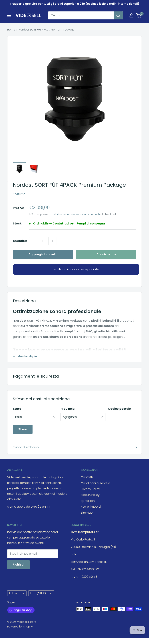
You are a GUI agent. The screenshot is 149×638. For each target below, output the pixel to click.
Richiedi (18, 564)
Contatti (87, 477)
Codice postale (119, 409)
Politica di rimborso (25, 447)
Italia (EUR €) (38, 593)
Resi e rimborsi (91, 507)
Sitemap (87, 513)
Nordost (19, 194)
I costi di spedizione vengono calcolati (74, 214)
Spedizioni (88, 501)
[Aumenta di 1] (52, 241)
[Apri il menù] (9, 15)
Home (11, 29)
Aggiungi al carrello (43, 254)
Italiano (13, 593)
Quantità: (20, 241)
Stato (17, 409)
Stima (22, 429)
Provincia (67, 409)
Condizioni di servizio (95, 483)
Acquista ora (106, 254)
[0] (138, 15)
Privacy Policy (90, 489)
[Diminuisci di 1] (33, 241)
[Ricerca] (118, 15)
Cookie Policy (90, 495)
